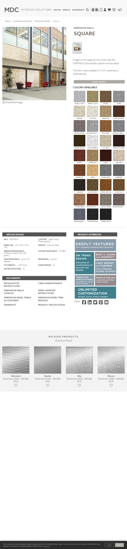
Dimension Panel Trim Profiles (50, 299)
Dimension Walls (42, 21)
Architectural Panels (22, 21)
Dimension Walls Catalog (14, 291)
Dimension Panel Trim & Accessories (17, 299)
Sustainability (78, 10)
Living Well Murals (70, 25)
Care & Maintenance (50, 283)
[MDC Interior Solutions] (28, 10)
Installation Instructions (12, 284)
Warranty (10, 304)
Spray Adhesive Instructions (47, 291)
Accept (119, 545)
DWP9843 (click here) (84, 63)
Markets (66, 10)
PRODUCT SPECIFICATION (51, 304)
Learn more (46, 546)
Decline (109, 545)
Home (7, 21)
